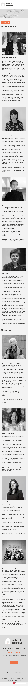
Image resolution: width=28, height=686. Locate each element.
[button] (25, 4)
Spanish (17, 683)
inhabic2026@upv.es (16, 669)
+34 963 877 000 (17, 672)
